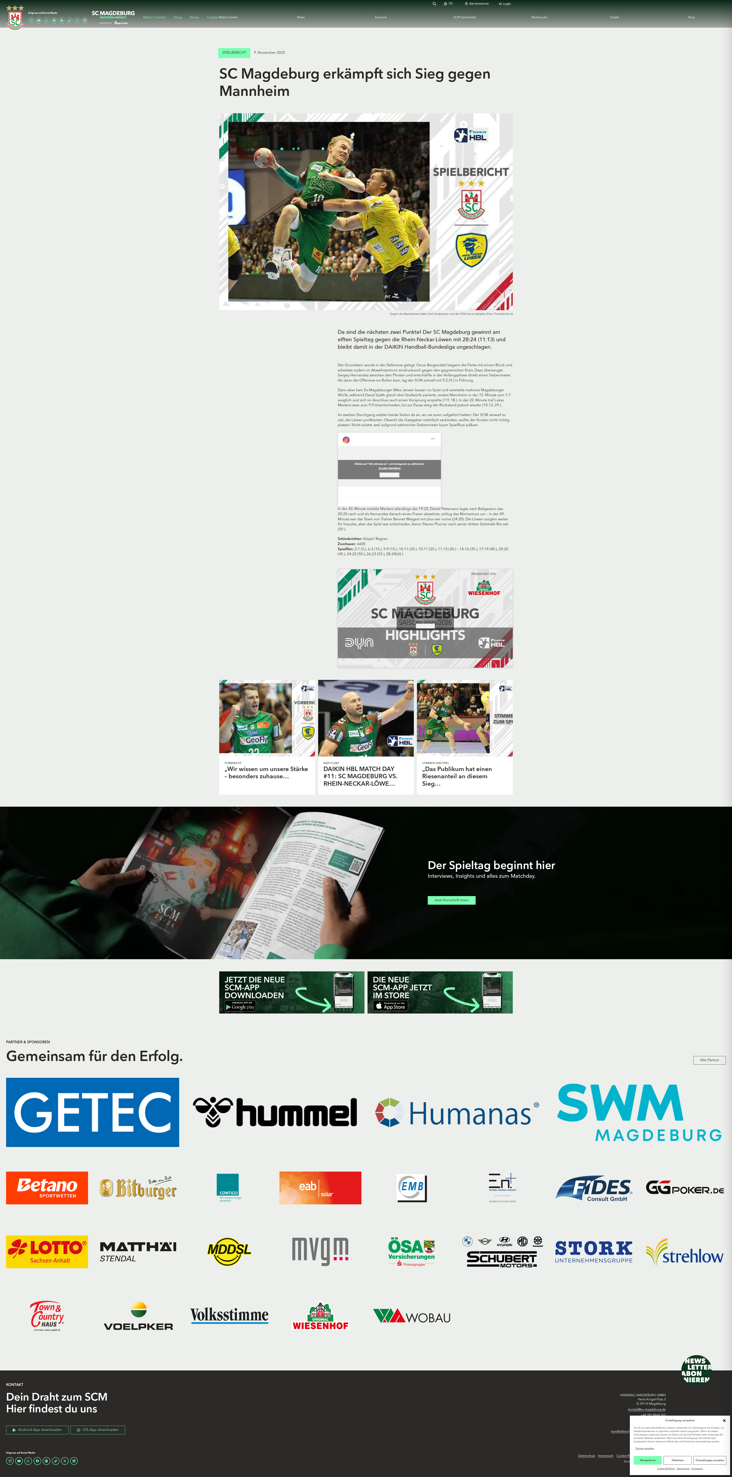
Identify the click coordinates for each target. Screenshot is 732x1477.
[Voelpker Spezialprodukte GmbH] (138, 1315)
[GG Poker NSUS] (685, 1188)
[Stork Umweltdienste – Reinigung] (594, 1252)
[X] (77, 20)
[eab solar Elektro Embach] (320, 1188)
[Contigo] (229, 1188)
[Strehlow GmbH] (685, 1252)
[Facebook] (54, 20)
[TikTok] (69, 20)
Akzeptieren (648, 1460)
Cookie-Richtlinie (666, 1469)
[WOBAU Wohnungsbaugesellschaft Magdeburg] (412, 1315)
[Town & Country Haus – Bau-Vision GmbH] (47, 1315)
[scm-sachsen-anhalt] (113, 17)
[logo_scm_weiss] (15, 17)
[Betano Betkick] (47, 1188)
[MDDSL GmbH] (229, 1252)
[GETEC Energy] (92, 1112)
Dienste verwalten (645, 1448)
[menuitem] (450, 4)
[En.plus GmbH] (503, 1188)
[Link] (267, 718)
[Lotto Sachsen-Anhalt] (47, 1252)
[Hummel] (274, 1112)
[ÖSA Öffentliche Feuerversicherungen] (412, 1252)
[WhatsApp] (46, 20)
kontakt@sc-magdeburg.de (647, 1409)
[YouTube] (39, 20)
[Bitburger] (138, 1188)
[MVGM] (320, 1252)
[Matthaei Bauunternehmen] (138, 1252)
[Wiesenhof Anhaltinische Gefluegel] (320, 1315)
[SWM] (639, 1112)
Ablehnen (678, 1460)
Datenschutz (683, 1469)
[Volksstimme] (229, 1315)
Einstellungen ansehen (710, 1460)
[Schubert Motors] (503, 1252)
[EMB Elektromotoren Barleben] (412, 1188)
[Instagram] (31, 20)
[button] (724, 1420)
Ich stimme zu (389, 475)
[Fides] (594, 1188)
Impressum (697, 1469)
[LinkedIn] (85, 20)
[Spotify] (62, 20)
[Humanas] (457, 1112)
